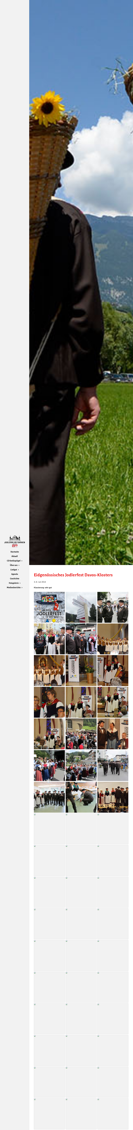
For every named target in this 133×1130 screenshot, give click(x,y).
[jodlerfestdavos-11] (81, 702)
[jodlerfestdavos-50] (81, 1114)
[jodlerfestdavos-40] (49, 1019)
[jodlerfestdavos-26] (81, 860)
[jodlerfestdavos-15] (113, 734)
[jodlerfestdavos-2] (81, 607)
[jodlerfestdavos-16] (49, 765)
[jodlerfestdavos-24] (113, 829)
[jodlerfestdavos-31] (49, 924)
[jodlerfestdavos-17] (81, 765)
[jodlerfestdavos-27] (113, 860)
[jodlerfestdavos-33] (113, 924)
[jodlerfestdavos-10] (49, 702)
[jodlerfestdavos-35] (81, 955)
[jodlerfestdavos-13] (49, 734)
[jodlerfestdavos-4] (49, 639)
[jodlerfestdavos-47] (81, 1082)
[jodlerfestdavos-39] (113, 987)
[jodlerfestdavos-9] (113, 670)
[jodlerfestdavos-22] (49, 829)
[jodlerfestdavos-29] (81, 892)
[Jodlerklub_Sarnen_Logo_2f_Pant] (14, 541)
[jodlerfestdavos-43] (49, 1050)
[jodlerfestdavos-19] (49, 797)
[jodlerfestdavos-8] (81, 670)
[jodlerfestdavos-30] (113, 892)
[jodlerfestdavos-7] (49, 670)
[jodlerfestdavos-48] (113, 1082)
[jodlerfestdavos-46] (49, 1082)
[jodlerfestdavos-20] (81, 797)
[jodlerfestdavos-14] (81, 734)
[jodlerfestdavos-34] (49, 955)
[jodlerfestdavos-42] (113, 1019)
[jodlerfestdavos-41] (81, 1019)
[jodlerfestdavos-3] (113, 607)
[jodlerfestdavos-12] (113, 702)
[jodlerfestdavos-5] (81, 639)
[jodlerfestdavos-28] (49, 892)
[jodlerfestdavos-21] (113, 797)
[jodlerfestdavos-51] (113, 1114)
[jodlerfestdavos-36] (113, 955)
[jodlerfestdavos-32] (81, 924)
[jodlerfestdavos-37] (49, 987)
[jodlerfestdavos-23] (81, 829)
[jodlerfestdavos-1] (49, 607)
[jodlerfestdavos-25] (49, 860)
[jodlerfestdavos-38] (81, 987)
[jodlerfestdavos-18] (113, 765)
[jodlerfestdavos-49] (49, 1114)
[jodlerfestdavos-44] (81, 1050)
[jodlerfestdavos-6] (113, 639)
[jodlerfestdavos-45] (113, 1050)
